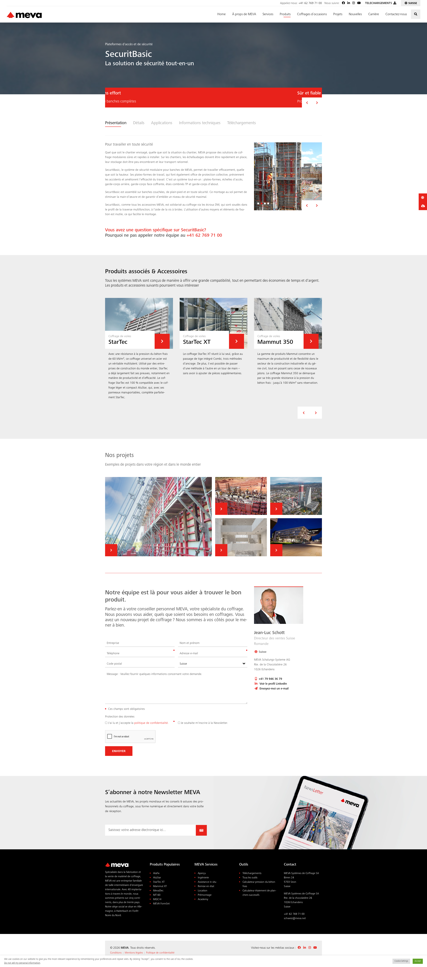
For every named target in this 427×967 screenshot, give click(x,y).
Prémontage (204, 895)
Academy (203, 899)
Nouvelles (355, 14)
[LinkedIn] (348, 3)
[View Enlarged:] (288, 176)
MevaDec (158, 890)
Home (221, 14)
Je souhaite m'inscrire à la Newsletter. (204, 723)
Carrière (373, 14)
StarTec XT (159, 882)
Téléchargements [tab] (241, 123)
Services (268, 14)
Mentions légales (134, 952)
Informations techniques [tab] (200, 123)
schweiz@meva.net (295, 918)
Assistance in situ (207, 882)
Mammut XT (160, 886)
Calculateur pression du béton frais (259, 884)
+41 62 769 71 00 (310, 3)
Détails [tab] (138, 123)
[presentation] (304, 413)
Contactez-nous (396, 14)
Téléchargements (252, 873)
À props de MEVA (244, 14)
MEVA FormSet (161, 903)
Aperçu (202, 873)
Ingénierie (203, 877)
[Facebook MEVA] (343, 3)
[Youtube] (359, 3)
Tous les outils (250, 877)
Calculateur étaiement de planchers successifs (259, 893)
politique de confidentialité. (151, 723)
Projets (337, 14)
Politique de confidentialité (160, 952)
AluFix (156, 873)
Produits (285, 14)
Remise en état (206, 886)
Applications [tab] (161, 123)
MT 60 (156, 895)
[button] (307, 102)
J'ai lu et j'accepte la (138, 723)
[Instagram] (353, 3)
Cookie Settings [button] (401, 961)
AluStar (157, 877)
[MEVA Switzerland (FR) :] (24, 15)
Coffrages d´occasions (312, 14)
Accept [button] (418, 961)
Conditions (116, 952)
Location (202, 890)
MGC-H (157, 899)
